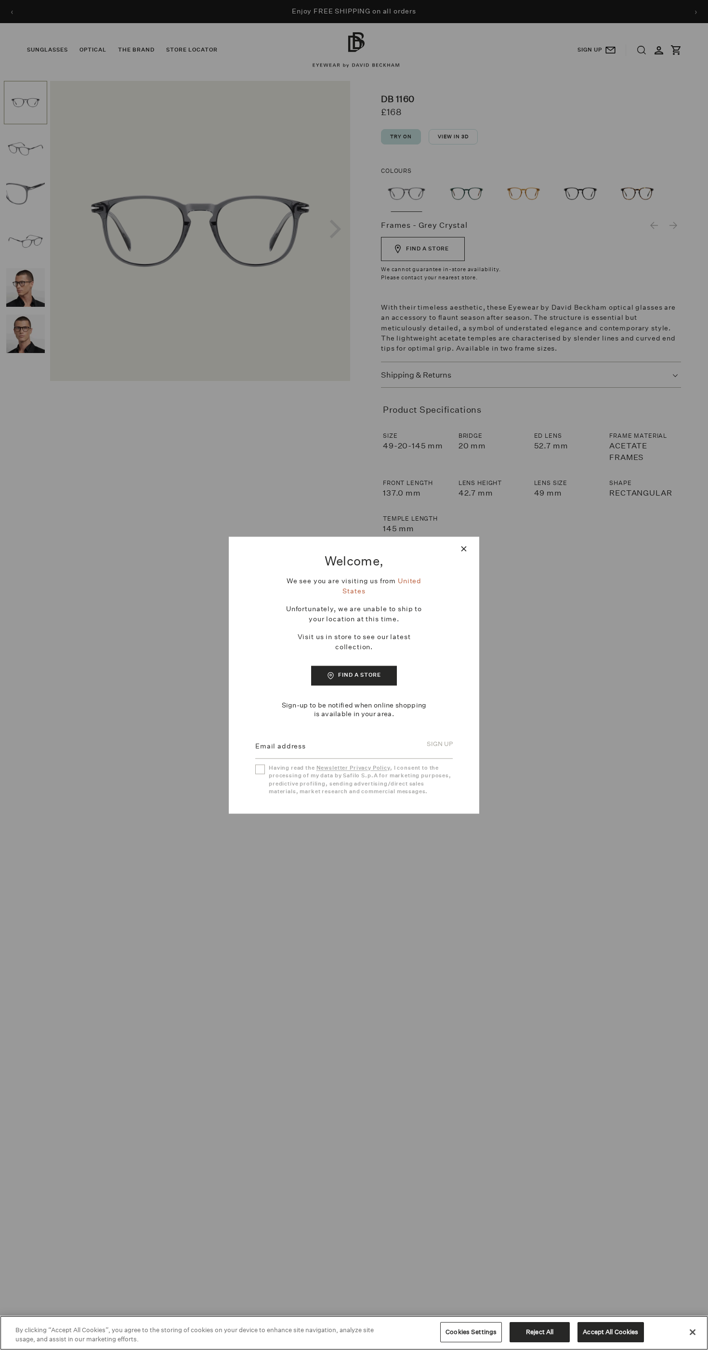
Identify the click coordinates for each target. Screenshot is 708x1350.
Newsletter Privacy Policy (353, 768)
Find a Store (359, 675)
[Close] (692, 1332)
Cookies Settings (471, 1332)
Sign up (440, 744)
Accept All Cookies (610, 1332)
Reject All (539, 1332)
